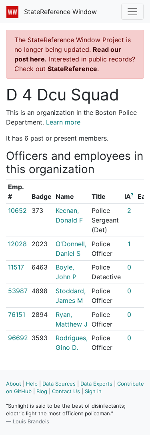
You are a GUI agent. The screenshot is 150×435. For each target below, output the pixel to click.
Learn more (63, 122)
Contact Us (66, 391)
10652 (17, 210)
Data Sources (59, 383)
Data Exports (96, 383)
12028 (17, 244)
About (13, 383)
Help (32, 383)
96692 (18, 338)
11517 (16, 267)
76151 (16, 314)
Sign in (93, 391)
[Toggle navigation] (132, 12)
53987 (18, 291)
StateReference (72, 69)
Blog (41, 391)
